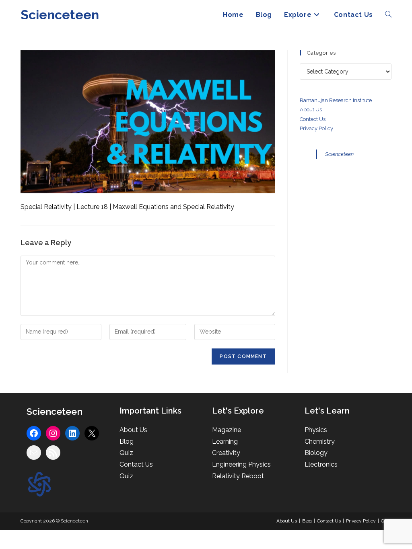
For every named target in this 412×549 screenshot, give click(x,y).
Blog (126, 441)
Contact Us (136, 464)
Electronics (321, 464)
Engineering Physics (241, 464)
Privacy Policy (316, 128)
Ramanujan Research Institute (336, 100)
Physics (316, 430)
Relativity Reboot (238, 476)
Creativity (226, 453)
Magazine (226, 430)
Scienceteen (60, 14)
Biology (316, 453)
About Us (311, 110)
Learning (225, 441)
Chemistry (320, 441)
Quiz (126, 453)
